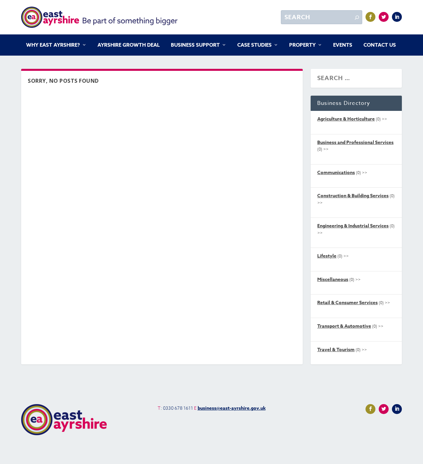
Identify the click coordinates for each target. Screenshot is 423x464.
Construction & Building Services (353, 195)
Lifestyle (326, 256)
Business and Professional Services (355, 142)
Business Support (195, 45)
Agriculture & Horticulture (346, 119)
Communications (336, 172)
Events (342, 45)
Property (302, 45)
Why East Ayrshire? (53, 45)
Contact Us (380, 45)
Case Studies (254, 45)
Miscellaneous (332, 279)
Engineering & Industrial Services (353, 225)
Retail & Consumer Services (347, 302)
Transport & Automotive (344, 326)
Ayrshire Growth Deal (128, 45)
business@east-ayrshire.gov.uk (232, 408)
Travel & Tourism (336, 349)
